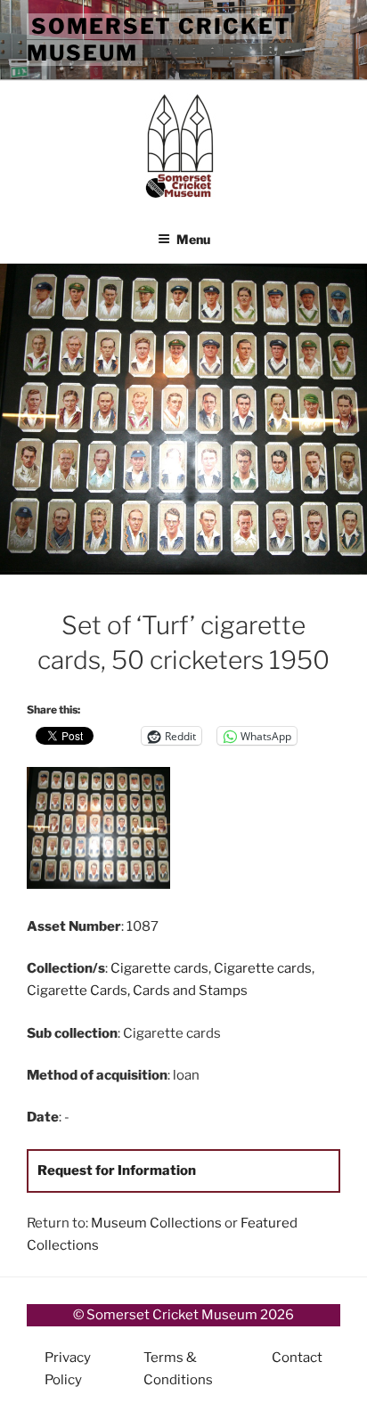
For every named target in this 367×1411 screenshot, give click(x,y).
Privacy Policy (68, 1369)
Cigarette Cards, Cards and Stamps (137, 991)
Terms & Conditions (178, 1369)
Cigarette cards (159, 968)
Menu (193, 239)
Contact (297, 1358)
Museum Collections (156, 1223)
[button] (105, 831)
